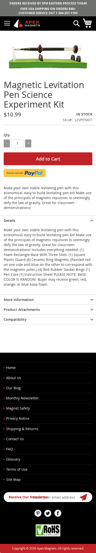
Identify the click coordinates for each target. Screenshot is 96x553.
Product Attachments (22, 309)
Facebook (58, 513)
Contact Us (15, 439)
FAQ (9, 449)
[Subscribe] (83, 497)
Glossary (13, 459)
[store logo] (27, 23)
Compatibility (15, 319)
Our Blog (13, 388)
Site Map (13, 479)
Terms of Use (17, 469)
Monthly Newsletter (22, 398)
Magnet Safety (18, 408)
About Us (13, 377)
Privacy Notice (17, 418)
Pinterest (38, 513)
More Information (19, 299)
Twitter (48, 513)
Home (11, 367)
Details (9, 220)
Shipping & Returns (22, 428)
